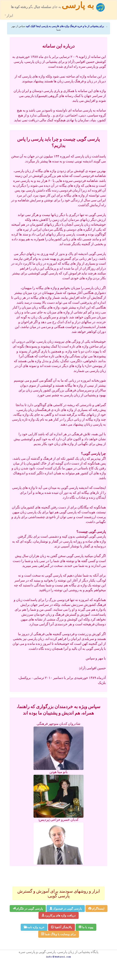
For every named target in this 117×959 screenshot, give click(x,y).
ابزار (9, 16)
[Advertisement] (58, 876)
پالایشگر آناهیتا (63, 927)
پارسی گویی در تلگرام (29, 908)
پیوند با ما (87, 927)
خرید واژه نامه (35, 927)
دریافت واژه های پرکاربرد (60, 915)
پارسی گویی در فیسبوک (67, 908)
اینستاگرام (97, 908)
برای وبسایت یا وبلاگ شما (60, 934)
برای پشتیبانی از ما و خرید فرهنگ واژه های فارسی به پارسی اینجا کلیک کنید (65, 26)
